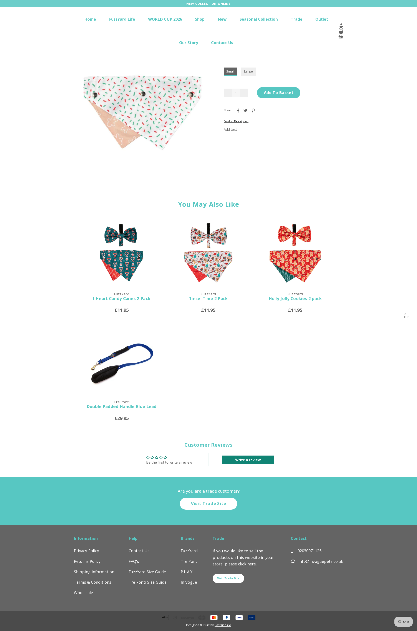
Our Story (188, 42)
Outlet (321, 19)
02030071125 (308, 550)
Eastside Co (223, 625)
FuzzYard (189, 550)
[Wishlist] (341, 33)
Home (90, 19)
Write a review (248, 460)
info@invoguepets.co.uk (320, 561)
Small (230, 71)
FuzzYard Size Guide (147, 571)
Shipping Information (94, 571)
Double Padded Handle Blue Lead (122, 406)
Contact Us (222, 42)
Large (248, 71)
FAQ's (134, 561)
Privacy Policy (86, 550)
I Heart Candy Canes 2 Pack (121, 298)
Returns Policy (87, 561)
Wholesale (83, 592)
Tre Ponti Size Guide (148, 582)
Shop (200, 19)
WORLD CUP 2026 (165, 19)
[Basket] (340, 37)
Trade (296, 19)
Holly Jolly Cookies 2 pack (295, 298)
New (222, 19)
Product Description (236, 121)
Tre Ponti (189, 561)
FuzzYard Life (122, 19)
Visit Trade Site (208, 503)
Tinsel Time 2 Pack (208, 298)
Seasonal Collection (259, 19)
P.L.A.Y (186, 571)
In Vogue (189, 582)
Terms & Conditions (92, 582)
